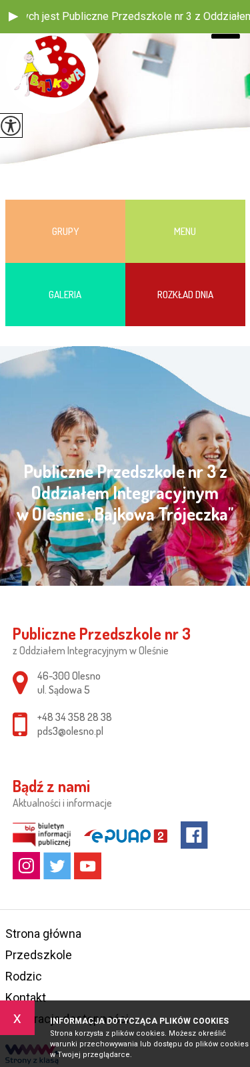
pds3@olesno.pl (70, 731)
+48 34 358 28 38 (74, 717)
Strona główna (43, 934)
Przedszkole (38, 955)
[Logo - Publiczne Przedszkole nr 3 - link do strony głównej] (52, 67)
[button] (13, 16)
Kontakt (25, 997)
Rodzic (23, 976)
